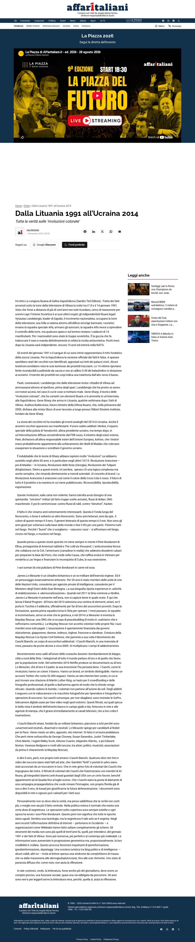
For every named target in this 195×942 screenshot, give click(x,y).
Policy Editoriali (31, 929)
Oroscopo (176, 26)
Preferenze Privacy (111, 939)
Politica (52, 21)
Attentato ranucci (51, 26)
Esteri (63, 21)
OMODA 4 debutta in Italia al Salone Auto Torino (162, 337)
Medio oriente (32, 26)
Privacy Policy (82, 939)
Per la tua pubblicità (62, 929)
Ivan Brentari (33, 230)
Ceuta (76, 26)
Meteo (162, 26)
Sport (93, 21)
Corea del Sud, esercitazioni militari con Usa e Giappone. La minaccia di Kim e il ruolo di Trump (164, 321)
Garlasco (86, 26)
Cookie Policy (95, 939)
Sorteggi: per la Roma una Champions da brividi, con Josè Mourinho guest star (162, 290)
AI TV (102, 21)
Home (18, 205)
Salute (83, 21)
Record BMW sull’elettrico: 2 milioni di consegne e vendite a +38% (164, 306)
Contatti (17, 929)
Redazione (45, 929)
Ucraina (66, 26)
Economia (25, 21)
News (72, 21)
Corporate (39, 21)
